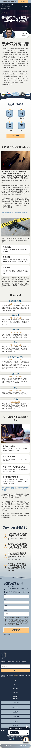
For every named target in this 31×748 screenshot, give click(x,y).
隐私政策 (15, 696)
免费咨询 (15, 698)
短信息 (6, 610)
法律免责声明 (8, 634)
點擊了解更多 (23, 1)
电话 (5, 599)
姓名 (5, 594)
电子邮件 (6, 605)
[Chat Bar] (15, 746)
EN (29, 6)
